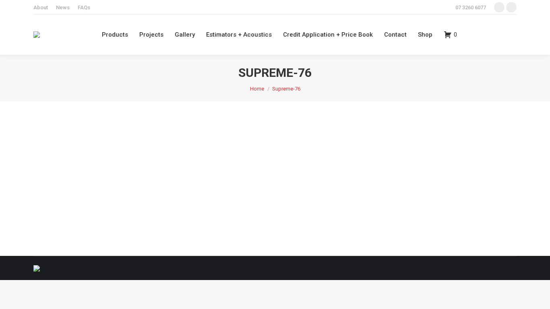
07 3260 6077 (470, 7)
